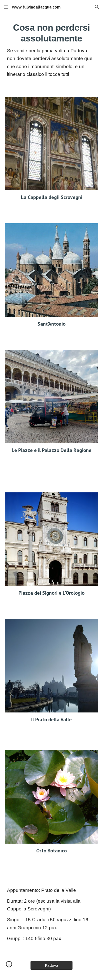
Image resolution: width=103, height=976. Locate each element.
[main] (51, 52)
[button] (6, 7)
